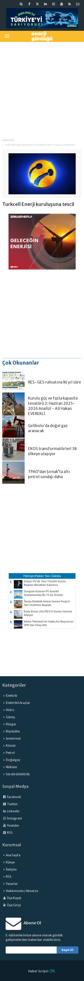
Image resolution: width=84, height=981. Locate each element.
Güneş (10, 717)
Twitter (12, 804)
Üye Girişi (13, 905)
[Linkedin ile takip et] (45, 4)
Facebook (13, 797)
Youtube (12, 826)
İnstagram (14, 818)
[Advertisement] (42, 87)
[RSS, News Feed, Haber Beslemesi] (70, 4)
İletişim (11, 869)
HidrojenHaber (33, 576)
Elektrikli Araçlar (18, 703)
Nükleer (11, 767)
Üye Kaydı (13, 898)
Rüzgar (11, 724)
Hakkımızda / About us (22, 891)
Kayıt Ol (67, 950)
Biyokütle (13, 731)
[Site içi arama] (21, 4)
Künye (10, 862)
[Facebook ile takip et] (29, 4)
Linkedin (12, 811)
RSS (9, 833)
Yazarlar (12, 884)
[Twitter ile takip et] (37, 4)
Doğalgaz (13, 760)
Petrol (10, 753)
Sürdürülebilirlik (18, 774)
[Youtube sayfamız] (62, 4)
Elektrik (11, 696)
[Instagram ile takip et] (54, 4)
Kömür (11, 746)
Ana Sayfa (13, 855)
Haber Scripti (38, 971)
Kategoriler (14, 685)
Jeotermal (13, 738)
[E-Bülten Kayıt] (78, 4)
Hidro (10, 710)
